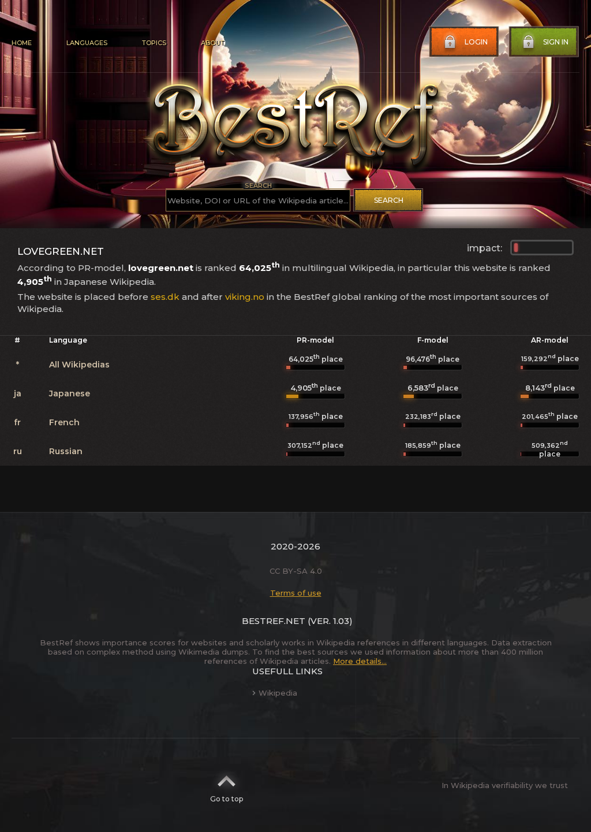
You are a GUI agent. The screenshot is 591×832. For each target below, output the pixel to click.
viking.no (244, 296)
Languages (86, 43)
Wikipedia (278, 692)
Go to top (226, 798)
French (64, 422)
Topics (154, 43)
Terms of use (295, 592)
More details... (360, 661)
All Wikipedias (79, 364)
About (212, 43)
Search (388, 200)
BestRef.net (273, 620)
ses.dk (165, 296)
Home (22, 43)
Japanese (69, 393)
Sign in (555, 42)
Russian (66, 451)
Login (476, 42)
